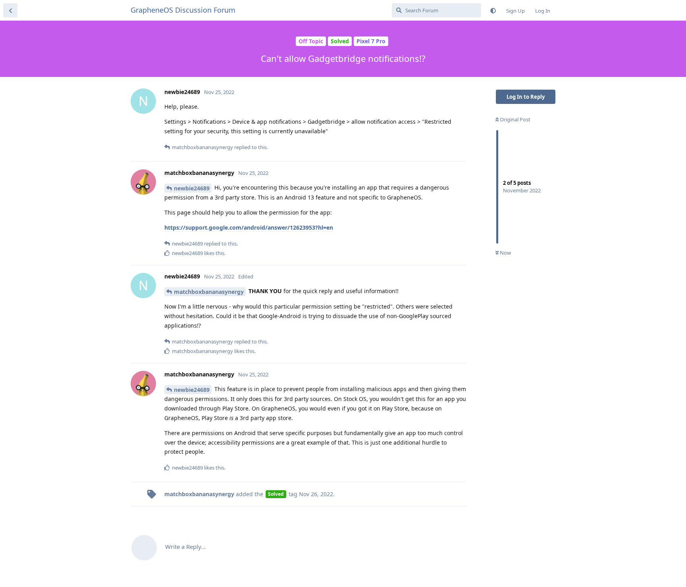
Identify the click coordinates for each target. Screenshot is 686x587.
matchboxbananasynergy (209, 291)
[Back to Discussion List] (10, 10)
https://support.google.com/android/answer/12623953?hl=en (248, 227)
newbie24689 (192, 188)
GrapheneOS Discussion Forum (183, 10)
